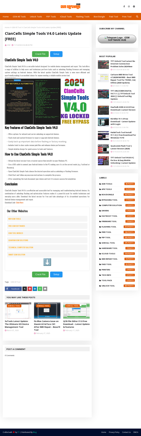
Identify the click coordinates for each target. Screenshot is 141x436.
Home (7, 27)
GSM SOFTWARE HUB (118, 38)
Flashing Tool (115, 226)
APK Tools (115, 189)
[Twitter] (24, 289)
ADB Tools (115, 184)
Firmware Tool (115, 221)
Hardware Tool (115, 248)
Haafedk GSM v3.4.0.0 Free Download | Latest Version (123, 108)
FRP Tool (115, 237)
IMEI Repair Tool (115, 259)
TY (19, 432)
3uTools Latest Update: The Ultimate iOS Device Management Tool (17, 324)
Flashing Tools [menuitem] (83, 16)
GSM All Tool (16, 27)
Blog (34, 432)
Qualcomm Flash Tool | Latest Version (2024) (121, 147)
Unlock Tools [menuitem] (36, 16)
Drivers (115, 210)
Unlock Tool (115, 286)
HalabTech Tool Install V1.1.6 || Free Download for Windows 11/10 (123, 135)
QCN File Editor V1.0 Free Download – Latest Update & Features (76, 324)
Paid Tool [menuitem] (113, 16)
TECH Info (115, 275)
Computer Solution (115, 205)
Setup (56, 54)
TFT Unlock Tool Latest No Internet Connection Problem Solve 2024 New (123, 64)
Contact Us (126, 432)
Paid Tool (115, 264)
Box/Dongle (115, 194)
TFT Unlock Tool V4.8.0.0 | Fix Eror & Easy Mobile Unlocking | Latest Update (123, 160)
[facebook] (124, 6)
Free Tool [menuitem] (126, 16)
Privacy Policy (114, 432)
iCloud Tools (115, 253)
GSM (8, 45)
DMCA (135, 432)
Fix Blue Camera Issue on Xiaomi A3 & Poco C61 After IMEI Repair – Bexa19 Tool (47, 325)
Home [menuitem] (6, 16)
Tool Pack (115, 280)
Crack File (40, 54)
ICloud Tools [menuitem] (66, 16)
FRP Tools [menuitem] (51, 16)
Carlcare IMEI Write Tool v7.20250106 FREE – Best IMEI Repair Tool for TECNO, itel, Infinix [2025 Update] (123, 78)
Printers (115, 269)
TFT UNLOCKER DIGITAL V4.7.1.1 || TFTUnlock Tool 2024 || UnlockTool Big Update (123, 95)
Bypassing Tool (115, 200)
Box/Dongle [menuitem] (99, 16)
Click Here (19, 202)
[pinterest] (133, 6)
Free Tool (115, 232)
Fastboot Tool (115, 216)
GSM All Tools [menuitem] (19, 16)
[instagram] (129, 6)
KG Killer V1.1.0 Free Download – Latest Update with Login (123, 121)
